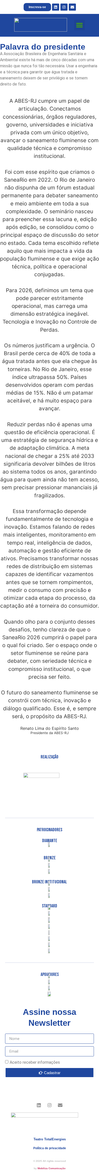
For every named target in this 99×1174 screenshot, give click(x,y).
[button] (79, 25)
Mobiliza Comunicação (51, 1168)
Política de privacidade (49, 1148)
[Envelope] (72, 7)
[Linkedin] (55, 7)
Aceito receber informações (35, 1062)
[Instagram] (64, 7)
